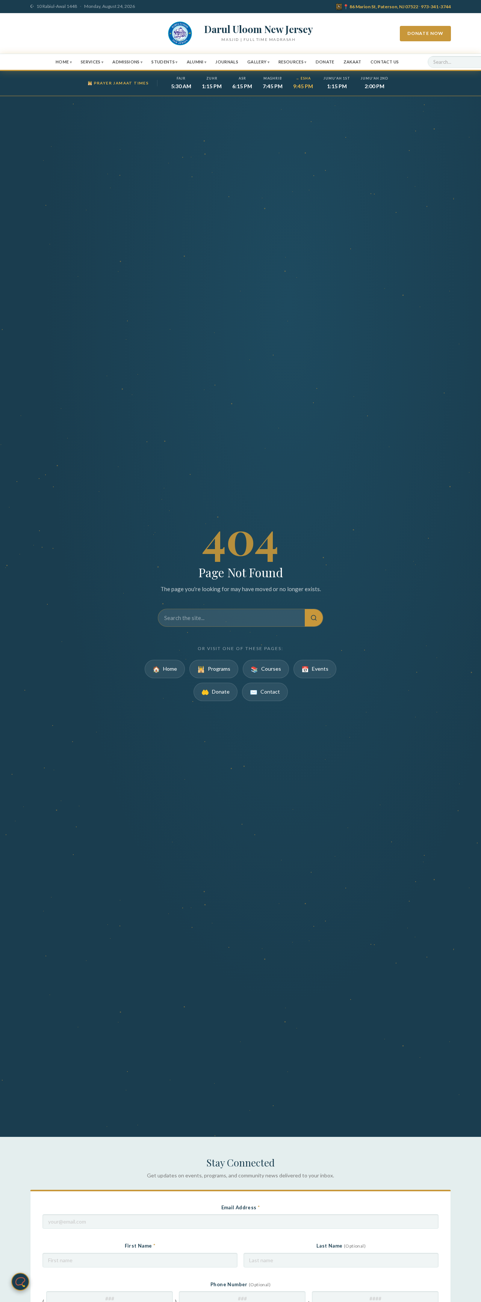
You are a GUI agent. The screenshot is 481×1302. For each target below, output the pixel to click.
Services (91, 61)
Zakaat (352, 61)
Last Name (341, 1246)
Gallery (256, 61)
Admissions (125, 61)
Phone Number (240, 1284)
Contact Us (385, 61)
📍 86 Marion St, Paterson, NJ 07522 (380, 7)
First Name (140, 1246)
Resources (291, 61)
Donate (325, 61)
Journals (226, 61)
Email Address (240, 1207)
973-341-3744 (436, 7)
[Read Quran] (339, 6)
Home (62, 61)
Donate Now (425, 33)
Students (163, 61)
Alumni (195, 61)
